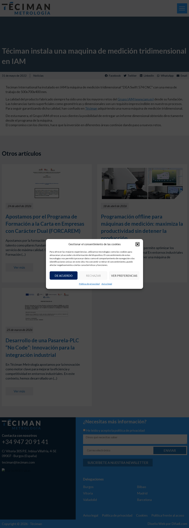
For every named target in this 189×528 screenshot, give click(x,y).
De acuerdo (64, 275)
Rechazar (93, 275)
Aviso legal (107, 283)
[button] (137, 244)
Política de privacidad (89, 283)
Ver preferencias (124, 275)
